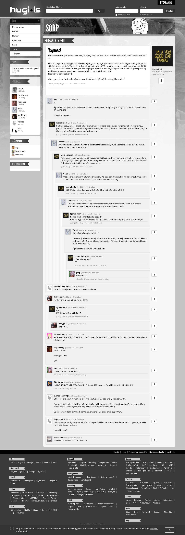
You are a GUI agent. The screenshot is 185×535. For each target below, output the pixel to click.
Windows (156, 503)
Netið (135, 503)
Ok (170, 530)
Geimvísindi (15, 480)
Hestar (38, 462)
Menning (71, 485)
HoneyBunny (59, 334)
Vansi (20, 108)
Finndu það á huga (54, 7)
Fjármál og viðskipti (27, 471)
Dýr (12, 459)
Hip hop (156, 482)
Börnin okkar (18, 27)
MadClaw (22, 115)
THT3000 (19, 154)
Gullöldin (144, 482)
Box (144, 462)
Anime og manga (75, 489)
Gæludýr (29, 462)
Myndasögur (89, 492)
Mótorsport (131, 514)
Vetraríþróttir (131, 473)
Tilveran (16, 53)
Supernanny (59, 419)
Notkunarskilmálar (156, 452)
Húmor (15, 36)
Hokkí (170, 465)
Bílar (128, 512)
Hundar (47, 462)
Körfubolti (168, 468)
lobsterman (20, 151)
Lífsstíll (71, 459)
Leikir (13, 489)
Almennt (60, 40)
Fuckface (22, 102)
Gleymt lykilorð (146, 15)
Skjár (70, 500)
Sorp (14, 49)
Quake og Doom (49, 498)
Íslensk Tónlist (132, 485)
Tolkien (71, 494)
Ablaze (21, 121)
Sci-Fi (79, 506)
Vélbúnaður (145, 503)
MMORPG (34, 498)
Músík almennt (132, 488)
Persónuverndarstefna (138, 452)
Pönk (155, 488)
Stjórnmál (42, 471)
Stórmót (158, 471)
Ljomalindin (157, 69)
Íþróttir (129, 468)
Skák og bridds (143, 471)
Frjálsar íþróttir (132, 465)
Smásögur (111, 492)
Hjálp (124, 452)
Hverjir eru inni (18, 164)
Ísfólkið (112, 489)
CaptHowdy (23, 95)
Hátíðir (15, 31)
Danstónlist (130, 482)
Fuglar (20, 462)
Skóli (14, 44)
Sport (128, 459)
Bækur (88, 489)
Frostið (116, 452)
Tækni (128, 496)
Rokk (172, 488)
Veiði (170, 471)
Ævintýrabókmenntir (85, 494)
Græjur (157, 500)
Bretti (151, 462)
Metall (169, 485)
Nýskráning (166, 3)
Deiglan (14, 471)
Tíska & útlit (73, 468)
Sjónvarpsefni (91, 506)
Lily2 (17, 147)
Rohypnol (58, 297)
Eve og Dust (15, 495)
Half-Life (39, 495)
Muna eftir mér (124, 14)
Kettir (55, 462)
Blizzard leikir (27, 492)
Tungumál (53, 480)
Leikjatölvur (168, 500)
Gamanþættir (73, 504)
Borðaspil (40, 492)
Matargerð (102, 465)
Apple (128, 500)
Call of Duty (52, 492)
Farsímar (137, 500)
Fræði (13, 477)
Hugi (128, 520)
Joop (78, 272)
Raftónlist (164, 488)
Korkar (49, 40)
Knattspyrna (154, 468)
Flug (136, 512)
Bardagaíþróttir (132, 462)
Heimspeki (28, 480)
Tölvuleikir (54, 501)
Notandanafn (120, 7)
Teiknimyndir (73, 509)
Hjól (162, 465)
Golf (144, 465)
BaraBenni (59, 437)
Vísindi (13, 483)
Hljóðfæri (168, 482)
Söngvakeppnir (134, 491)
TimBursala (59, 382)
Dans (159, 462)
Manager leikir (19, 498)
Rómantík (16, 40)
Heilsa (114, 462)
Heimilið (73, 465)
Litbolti (129, 471)
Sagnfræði (40, 480)
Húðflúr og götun (87, 465)
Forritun (148, 500)
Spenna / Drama (107, 506)
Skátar (112, 465)
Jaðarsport (140, 468)
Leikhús (71, 492)
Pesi (19, 128)
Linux (128, 503)
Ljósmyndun (73, 480)
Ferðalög (92, 462)
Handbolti (153, 465)
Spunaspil (14, 501)
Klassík (159, 485)
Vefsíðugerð (86, 480)
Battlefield (15, 492)
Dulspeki (82, 462)
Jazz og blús (147, 485)
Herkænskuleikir (52, 495)
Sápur (70, 506)
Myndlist (100, 492)
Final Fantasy (28, 495)
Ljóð (79, 492)
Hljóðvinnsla (91, 477)
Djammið (72, 462)
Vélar (128, 508)
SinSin (20, 88)
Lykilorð (143, 7)
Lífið (14, 21)
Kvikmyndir (88, 504)
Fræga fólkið (104, 462)
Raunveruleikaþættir (106, 504)
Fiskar (13, 462)
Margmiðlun (73, 473)
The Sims (24, 501)
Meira (14, 73)
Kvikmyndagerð (107, 477)
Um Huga (171, 452)
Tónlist (129, 479)
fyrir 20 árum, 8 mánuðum (69, 99)
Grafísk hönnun (74, 477)
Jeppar (157, 512)
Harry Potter (100, 489)
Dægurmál (15, 468)
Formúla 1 (146, 512)
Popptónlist (145, 488)
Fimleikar (169, 462)
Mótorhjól (168, 512)
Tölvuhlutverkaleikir (39, 501)
